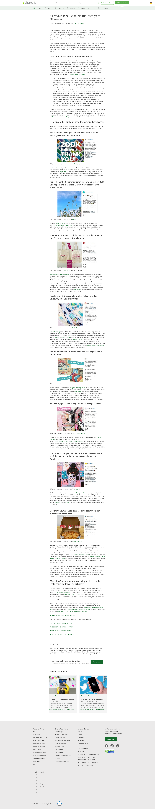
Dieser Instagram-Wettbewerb (59, 274)
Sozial (49, 8)
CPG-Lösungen (59, 752)
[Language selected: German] (152, 3)
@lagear (67, 502)
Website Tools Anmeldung (121, 4)
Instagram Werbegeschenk (77, 388)
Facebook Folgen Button (39, 755)
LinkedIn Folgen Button (39, 758)
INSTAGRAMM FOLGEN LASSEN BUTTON (62, 615)
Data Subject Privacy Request (85, 765)
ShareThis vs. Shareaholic (39, 787)
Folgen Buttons (37, 749)
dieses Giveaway (56, 168)
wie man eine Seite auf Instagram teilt (78, 609)
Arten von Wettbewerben (77, 74)
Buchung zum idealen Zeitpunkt (62, 117)
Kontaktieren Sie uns (107, 3)
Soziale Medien (79, 23)
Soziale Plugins (36, 761)
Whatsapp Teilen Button (39, 743)
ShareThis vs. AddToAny (39, 781)
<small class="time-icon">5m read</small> (61, 702)
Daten (83, 8)
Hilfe (34, 764)
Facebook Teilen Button (39, 740)
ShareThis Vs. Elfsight (38, 784)
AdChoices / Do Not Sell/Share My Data (88, 754)
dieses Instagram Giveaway (80, 493)
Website (72, 8)
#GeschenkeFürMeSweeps (95, 345)
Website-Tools (44, 3)
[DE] (152, 3)
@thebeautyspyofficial (61, 441)
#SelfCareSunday (78, 339)
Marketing (61, 8)
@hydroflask (63, 172)
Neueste (39, 8)
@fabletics (56, 337)
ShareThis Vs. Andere (38, 775)
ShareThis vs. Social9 (38, 790)
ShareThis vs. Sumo (38, 793)
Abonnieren (96, 662)
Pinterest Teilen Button (39, 746)
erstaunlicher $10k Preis (81, 555)
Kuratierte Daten (59, 746)
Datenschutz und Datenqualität (63, 755)
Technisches (81, 737)
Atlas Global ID (59, 758)
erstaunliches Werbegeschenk (62, 225)
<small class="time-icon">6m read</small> (92, 702)
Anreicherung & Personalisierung (63, 740)
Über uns (80, 731)
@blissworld (66, 337)
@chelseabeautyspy (77, 441)
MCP (34, 731)
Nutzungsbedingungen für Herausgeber (88, 762)
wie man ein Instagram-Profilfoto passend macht (72, 611)
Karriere (80, 734)
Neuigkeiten (105, 8)
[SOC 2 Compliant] (59, 803)
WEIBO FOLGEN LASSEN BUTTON (60, 631)
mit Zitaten (77, 289)
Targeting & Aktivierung (61, 734)
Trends (93, 8)
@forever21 (58, 502)
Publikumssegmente (60, 743)
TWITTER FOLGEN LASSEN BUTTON (61, 623)
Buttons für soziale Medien (40, 737)
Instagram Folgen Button (62, 592)
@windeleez (77, 391)
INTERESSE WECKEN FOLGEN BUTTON (62, 635)
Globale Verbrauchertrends (62, 761)
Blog (80, 3)
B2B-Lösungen (59, 749)
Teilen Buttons (36, 734)
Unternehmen (70, 3)
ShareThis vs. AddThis (38, 778)
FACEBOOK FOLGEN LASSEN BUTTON (61, 627)
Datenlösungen (57, 3)
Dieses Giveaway (55, 332)
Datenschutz (81, 751)
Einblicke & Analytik (60, 737)
